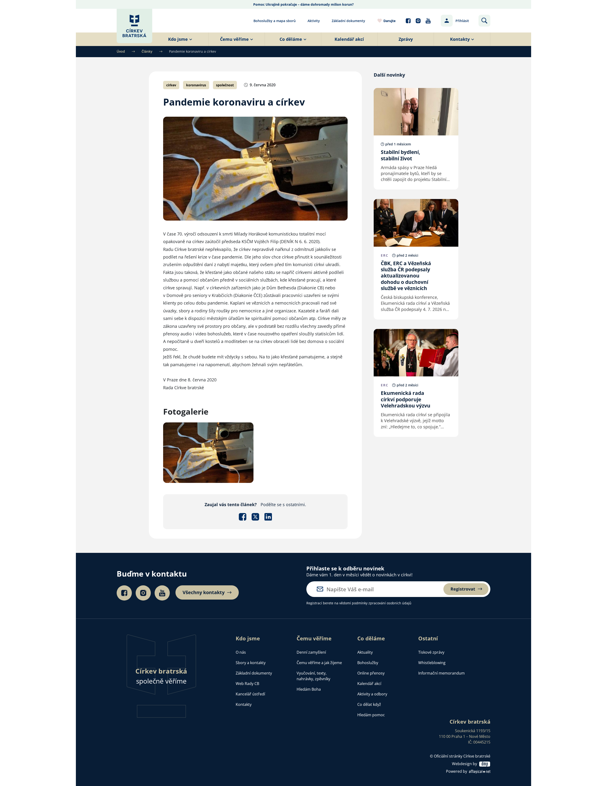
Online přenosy (371, 673)
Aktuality (365, 652)
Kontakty (244, 704)
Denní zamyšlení (311, 652)
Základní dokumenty (348, 20)
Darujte (389, 20)
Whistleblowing (432, 662)
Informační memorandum (441, 673)
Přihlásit (462, 20)
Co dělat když (369, 704)
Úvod (121, 51)
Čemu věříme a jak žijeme (319, 662)
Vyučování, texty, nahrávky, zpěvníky (313, 675)
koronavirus (196, 85)
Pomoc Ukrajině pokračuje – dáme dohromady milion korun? (303, 4)
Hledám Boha (309, 689)
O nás (241, 652)
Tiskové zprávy (431, 652)
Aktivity (314, 20)
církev (171, 85)
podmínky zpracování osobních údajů (381, 603)
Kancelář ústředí (250, 694)
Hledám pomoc (371, 714)
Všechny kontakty (204, 592)
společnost (225, 85)
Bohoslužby (367, 662)
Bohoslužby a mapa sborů (274, 20)
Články (147, 51)
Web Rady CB (247, 683)
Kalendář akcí (369, 683)
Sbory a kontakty (251, 662)
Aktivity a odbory (372, 694)
